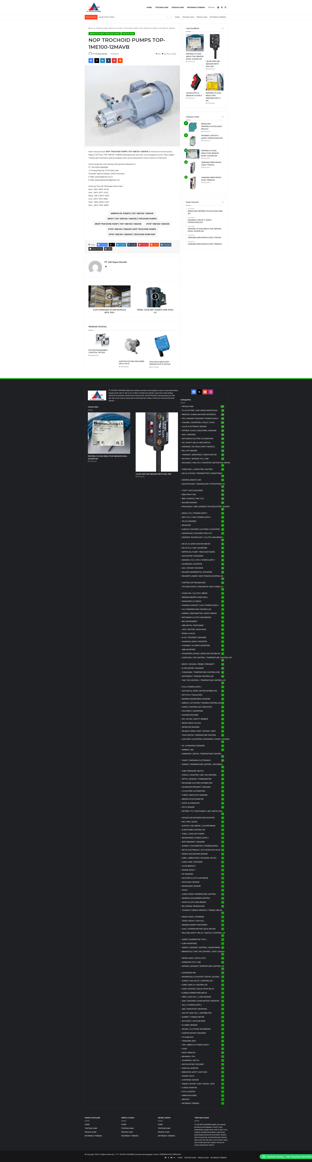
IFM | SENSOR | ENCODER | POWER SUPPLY (200, 418)
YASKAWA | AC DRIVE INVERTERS (196, 645)
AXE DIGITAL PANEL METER (199, 691)
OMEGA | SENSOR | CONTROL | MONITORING (201, 947)
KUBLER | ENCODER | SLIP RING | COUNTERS (201, 529)
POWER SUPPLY (188, 870)
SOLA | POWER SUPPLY (192, 1005)
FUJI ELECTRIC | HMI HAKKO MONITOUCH (200, 410)
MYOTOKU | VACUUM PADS (193, 1021)
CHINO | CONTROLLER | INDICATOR (197, 707)
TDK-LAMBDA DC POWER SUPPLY (195, 1045)
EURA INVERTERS (189, 943)
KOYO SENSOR (188, 807)
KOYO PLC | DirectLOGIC (192, 695)
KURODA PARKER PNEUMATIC (194, 993)
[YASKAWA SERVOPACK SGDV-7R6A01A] (192, 183)
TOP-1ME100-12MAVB (158, 224)
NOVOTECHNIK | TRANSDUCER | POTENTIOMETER (203, 484)
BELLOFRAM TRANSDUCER (193, 906)
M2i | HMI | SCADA (189, 822)
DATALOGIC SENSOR (190, 882)
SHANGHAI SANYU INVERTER (194, 641)
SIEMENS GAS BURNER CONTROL (196, 898)
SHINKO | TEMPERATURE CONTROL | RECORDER (202, 764)
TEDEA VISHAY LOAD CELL (193, 921)
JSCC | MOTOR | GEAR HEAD (194, 629)
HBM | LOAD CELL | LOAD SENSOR (196, 997)
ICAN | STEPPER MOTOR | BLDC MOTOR (198, 929)
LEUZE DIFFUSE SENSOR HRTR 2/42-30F (213, 64)
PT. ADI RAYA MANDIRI (125, 1154)
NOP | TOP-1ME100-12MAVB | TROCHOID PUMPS (132, 218)
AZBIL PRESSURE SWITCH (193, 771)
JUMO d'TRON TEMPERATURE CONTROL (199, 894)
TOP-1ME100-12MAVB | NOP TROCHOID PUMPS (132, 229)
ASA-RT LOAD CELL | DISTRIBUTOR (196, 1013)
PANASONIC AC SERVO (191, 601)
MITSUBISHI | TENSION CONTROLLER (197, 676)
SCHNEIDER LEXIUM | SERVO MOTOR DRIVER (201, 653)
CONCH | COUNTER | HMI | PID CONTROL (199, 775)
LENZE (184, 1049)
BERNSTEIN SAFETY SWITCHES (194, 1072)
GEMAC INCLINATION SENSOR (195, 854)
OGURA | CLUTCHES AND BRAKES (196, 1029)
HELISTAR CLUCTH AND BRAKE (195, 878)
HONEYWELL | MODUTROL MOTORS (197, 469)
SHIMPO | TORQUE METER (193, 1017)
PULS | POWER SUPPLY (192, 687)
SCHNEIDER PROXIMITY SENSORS (196, 787)
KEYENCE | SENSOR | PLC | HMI (195, 459)
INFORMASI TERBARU (196, 7)
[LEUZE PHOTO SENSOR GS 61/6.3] (195, 82)
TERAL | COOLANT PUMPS (193, 834)
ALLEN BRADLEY (189, 866)
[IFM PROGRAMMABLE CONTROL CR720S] (101, 340)
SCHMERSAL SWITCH (190, 1060)
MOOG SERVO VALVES (191, 723)
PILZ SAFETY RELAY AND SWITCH (196, 443)
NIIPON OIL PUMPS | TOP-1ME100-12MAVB (132, 213)
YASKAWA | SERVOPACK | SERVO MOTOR (199, 455)
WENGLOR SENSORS (190, 727)
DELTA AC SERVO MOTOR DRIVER (196, 544)
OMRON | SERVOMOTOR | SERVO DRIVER (199, 613)
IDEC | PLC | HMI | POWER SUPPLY (196, 517)
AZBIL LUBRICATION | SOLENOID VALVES (199, 858)
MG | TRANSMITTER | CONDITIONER (202, 473)
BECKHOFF (186, 525)
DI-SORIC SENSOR (189, 1025)
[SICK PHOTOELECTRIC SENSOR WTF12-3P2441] (162, 346)
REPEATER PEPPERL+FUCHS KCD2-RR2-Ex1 (211, 126)
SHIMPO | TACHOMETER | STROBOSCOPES (200, 846)
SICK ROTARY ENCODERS (192, 556)
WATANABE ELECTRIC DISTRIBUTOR (197, 783)
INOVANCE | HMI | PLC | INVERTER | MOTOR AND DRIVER (206, 463)
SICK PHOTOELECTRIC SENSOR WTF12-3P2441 (160, 363)
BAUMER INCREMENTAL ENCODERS (197, 572)
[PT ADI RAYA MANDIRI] (94, 7)
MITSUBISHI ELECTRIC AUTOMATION (197, 439)
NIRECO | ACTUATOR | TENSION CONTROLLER (201, 703)
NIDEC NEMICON (188, 1053)
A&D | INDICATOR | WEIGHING (194, 1009)
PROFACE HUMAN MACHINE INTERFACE (199, 414)
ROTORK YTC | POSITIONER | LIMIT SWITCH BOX (202, 811)
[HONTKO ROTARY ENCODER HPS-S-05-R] (132, 346)
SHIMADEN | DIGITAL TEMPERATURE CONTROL (202, 754)
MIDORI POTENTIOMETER (192, 799)
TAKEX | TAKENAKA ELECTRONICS (196, 760)
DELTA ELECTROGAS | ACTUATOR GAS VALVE (201, 850)
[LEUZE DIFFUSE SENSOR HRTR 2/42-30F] (215, 46)
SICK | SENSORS (188, 434)
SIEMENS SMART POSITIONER (194, 925)
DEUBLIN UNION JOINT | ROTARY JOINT (199, 731)
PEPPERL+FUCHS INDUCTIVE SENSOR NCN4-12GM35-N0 (195, 56)
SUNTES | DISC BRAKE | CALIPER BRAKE (198, 826)
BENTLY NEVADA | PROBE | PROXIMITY (198, 664)
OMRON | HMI (188, 750)
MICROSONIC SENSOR (191, 886)
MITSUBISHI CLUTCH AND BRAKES (196, 617)
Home (92, 28)
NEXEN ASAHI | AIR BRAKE (193, 917)
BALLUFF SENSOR (189, 451)
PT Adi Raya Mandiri (100, 54)
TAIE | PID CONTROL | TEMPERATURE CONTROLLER (203, 680)
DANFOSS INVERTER (190, 1068)
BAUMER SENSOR (189, 502)
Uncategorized (187, 1037)
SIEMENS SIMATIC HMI (191, 480)
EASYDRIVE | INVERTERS (192, 711)
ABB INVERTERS (188, 649)
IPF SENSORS (187, 874)
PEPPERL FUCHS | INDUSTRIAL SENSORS (199, 430)
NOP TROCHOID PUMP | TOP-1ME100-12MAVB (118, 224)
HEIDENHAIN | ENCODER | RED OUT (197, 533)
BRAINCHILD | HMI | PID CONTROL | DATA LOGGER (203, 951)
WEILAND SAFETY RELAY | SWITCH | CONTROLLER (203, 933)
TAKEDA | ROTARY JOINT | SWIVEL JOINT (198, 1084)
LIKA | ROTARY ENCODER (192, 568)
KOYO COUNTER (188, 1092)
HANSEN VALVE (188, 1076)
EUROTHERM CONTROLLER (193, 830)
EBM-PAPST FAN (189, 494)
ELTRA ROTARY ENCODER (193, 668)
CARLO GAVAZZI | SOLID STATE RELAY (198, 989)
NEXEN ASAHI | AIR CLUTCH (194, 958)
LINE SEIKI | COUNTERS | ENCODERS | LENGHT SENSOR (205, 739)
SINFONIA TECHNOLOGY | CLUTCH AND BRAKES (202, 537)
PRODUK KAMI (178, 7)
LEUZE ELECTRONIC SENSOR (194, 426)
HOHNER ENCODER (190, 715)
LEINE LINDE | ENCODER (192, 862)
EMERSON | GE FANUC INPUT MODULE (198, 447)
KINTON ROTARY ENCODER (193, 1064)
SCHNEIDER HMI (189, 973)
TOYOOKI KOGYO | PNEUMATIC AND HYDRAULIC (202, 587)
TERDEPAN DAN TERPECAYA (170, 1154)
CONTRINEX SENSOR (190, 1080)
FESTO (184, 890)
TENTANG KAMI (161, 7)
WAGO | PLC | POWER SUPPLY (194, 513)
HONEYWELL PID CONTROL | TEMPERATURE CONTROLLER (207, 657)
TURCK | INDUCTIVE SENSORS (194, 795)
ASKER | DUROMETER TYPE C (194, 939)
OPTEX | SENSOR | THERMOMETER (196, 779)
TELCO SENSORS (189, 521)
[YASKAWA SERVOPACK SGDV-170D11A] (192, 168)
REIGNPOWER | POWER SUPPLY (195, 838)
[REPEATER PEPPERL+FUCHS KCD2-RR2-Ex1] (192, 127)
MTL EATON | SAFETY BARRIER (195, 719)
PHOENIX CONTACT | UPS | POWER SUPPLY (200, 605)
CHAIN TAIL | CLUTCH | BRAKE (195, 593)
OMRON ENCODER (189, 1095)
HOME (149, 7)
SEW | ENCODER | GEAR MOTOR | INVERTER (200, 1001)
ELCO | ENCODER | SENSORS (194, 637)
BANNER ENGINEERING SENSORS (196, 699)
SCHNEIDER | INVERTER (192, 564)
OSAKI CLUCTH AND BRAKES (194, 902)
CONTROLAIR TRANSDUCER (193, 583)
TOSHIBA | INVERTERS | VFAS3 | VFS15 (198, 422)
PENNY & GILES (188, 633)
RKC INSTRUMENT (189, 621)
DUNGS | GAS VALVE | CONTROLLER (197, 981)
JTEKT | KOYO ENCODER (192, 490)
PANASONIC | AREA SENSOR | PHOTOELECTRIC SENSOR (205, 507)
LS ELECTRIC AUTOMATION (193, 791)
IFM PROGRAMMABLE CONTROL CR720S (98, 351)
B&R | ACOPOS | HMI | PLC (193, 498)
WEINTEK (185, 1099)
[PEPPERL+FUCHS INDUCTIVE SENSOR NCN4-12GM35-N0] (195, 42)
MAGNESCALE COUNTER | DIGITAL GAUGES (200, 977)
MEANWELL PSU (188, 1056)
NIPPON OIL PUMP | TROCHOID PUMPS (123, 28)
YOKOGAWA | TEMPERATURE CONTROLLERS (201, 672)
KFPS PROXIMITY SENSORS (193, 842)
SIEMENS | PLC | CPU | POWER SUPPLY (198, 560)
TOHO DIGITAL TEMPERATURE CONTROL (199, 735)
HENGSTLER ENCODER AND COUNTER (198, 818)
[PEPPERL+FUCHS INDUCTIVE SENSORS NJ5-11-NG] (215, 82)
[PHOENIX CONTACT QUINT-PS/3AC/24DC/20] (192, 141)
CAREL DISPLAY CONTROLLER (194, 985)
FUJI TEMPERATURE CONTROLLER (196, 609)
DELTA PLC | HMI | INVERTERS (194, 548)
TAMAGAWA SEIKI (189, 1041)
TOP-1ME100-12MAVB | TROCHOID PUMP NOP (132, 234)
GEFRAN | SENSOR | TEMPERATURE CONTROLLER (203, 966)
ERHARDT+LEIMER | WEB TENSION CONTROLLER (202, 576)
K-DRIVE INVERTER (189, 1088)
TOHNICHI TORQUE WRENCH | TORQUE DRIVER (202, 910)
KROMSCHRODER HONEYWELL (195, 597)
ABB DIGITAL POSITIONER (192, 625)
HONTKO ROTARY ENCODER (194, 1033)
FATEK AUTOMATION (191, 803)
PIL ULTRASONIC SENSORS (193, 746)
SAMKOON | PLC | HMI (191, 962)
